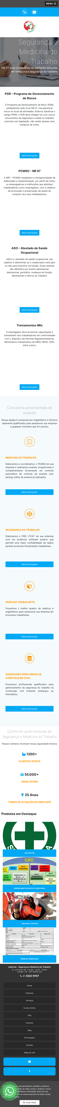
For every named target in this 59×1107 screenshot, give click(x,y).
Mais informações (29, 155)
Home (29, 985)
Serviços (29, 1000)
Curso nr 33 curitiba (29, 923)
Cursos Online (29, 1008)
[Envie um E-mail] (34, 12)
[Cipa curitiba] (29, 835)
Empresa (29, 993)
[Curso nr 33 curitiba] (29, 906)
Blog (29, 1030)
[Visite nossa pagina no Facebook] (29, 1071)
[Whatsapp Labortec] (29, 1091)
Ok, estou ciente (29, 1102)
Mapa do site (29, 1052)
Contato (29, 1045)
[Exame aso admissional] (29, 941)
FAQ (29, 1015)
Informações (29, 1038)
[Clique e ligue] (24, 12)
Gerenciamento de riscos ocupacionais (29, 888)
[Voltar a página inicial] (29, 31)
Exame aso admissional (29, 959)
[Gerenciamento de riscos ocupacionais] (29, 870)
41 (30, 976)
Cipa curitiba (29, 853)
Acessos (29, 1023)
